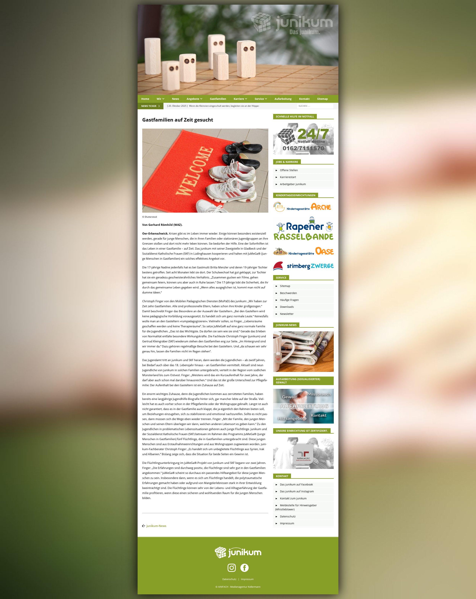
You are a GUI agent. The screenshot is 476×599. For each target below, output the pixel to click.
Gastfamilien (218, 99)
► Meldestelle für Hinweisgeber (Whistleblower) (296, 507)
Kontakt (304, 99)
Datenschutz (229, 579)
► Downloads (284, 307)
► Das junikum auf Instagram (294, 491)
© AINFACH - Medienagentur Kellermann (238, 586)
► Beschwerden (286, 293)
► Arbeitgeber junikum (290, 184)
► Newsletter (284, 314)
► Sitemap (282, 286)
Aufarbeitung (283, 99)
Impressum (247, 579)
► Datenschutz (285, 516)
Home (145, 99)
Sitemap (322, 99)
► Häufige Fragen (287, 300)
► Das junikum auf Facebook (294, 484)
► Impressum (284, 523)
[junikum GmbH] (238, 93)
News (175, 99)
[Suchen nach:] (315, 106)
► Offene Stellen (286, 170)
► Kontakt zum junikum (291, 498)
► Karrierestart (285, 177)
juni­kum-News (156, 526)
